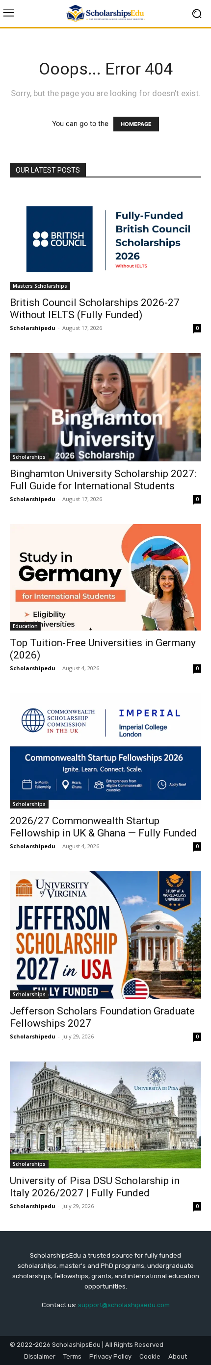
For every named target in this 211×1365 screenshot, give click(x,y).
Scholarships (29, 457)
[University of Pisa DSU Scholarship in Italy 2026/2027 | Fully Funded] (105, 1115)
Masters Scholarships (40, 285)
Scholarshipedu (32, 327)
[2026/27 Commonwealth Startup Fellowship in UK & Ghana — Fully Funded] (105, 751)
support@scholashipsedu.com (124, 1305)
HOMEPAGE (136, 124)
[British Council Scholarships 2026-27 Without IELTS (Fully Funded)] (105, 240)
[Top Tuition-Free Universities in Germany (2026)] (105, 577)
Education (25, 626)
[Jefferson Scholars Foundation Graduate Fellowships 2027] (105, 935)
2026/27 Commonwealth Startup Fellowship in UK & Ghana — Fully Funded (103, 827)
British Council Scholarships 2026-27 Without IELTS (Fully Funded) (95, 309)
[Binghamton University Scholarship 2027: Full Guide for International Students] (105, 407)
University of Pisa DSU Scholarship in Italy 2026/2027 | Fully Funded (95, 1187)
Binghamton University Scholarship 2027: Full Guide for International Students (103, 480)
